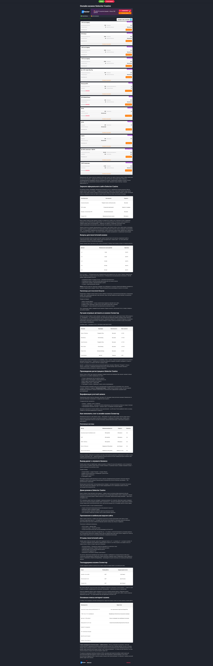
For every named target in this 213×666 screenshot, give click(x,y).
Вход (101, 1)
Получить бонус (125, 13)
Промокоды (128, 29)
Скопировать (128, 90)
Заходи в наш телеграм (123, 19)
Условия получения (106, 44)
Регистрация (109, 1)
